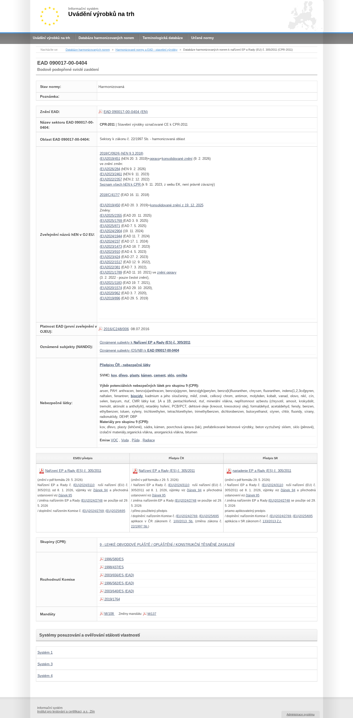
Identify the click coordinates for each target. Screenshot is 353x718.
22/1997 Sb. (139, 526)
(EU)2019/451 (110, 159)
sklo (170, 375)
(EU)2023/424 (110, 257)
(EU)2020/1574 (111, 288)
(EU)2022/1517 (111, 262)
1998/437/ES (114, 567)
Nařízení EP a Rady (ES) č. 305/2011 (73, 471)
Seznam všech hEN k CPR (121, 184)
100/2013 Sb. (183, 521)
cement (159, 375)
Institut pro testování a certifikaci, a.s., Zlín (66, 711)
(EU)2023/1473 (111, 246)
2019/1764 (112, 599)
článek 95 (65, 495)
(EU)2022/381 (110, 267)
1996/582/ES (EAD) (119, 583)
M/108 (109, 614)
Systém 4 (45, 676)
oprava (155, 159)
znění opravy (167, 272)
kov (114, 375)
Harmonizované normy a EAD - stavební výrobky (147, 49)
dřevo (123, 375)
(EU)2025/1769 (111, 221)
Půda (136, 440)
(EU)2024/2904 (111, 231)
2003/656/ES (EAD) (119, 575)
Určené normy (202, 38)
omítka (181, 375)
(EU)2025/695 (115, 511)
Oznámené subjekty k (145, 342)
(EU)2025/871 (110, 226)
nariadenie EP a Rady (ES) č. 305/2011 (262, 471)
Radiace (149, 440)
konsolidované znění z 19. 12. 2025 (176, 205)
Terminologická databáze (163, 38)
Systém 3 (45, 664)
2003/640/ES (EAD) (119, 591)
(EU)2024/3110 (84, 485)
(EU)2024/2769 (93, 511)
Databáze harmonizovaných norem (106, 38)
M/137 (152, 614)
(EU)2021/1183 (111, 283)
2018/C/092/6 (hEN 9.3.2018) (121, 153)
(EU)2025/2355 (111, 215)
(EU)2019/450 (110, 205)
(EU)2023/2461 (111, 174)
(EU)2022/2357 (111, 179)
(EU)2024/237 (110, 241)
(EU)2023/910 (110, 252)
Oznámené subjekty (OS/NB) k (139, 350)
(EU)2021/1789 (111, 272)
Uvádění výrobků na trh (51, 38)
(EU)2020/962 (110, 293)
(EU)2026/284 (110, 169)
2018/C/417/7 (110, 195)
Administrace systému (300, 714)
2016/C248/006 (116, 329)
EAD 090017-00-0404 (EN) (126, 112)
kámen (146, 375)
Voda (125, 440)
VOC (114, 440)
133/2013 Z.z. (272, 521)
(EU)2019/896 (110, 298)
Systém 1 (45, 652)
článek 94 (100, 490)
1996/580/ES (114, 559)
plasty (134, 375)
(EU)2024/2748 (92, 500)
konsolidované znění (177, 159)
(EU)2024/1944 (111, 236)
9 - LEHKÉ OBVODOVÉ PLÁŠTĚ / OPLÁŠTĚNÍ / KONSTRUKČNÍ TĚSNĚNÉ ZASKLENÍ (167, 545)
